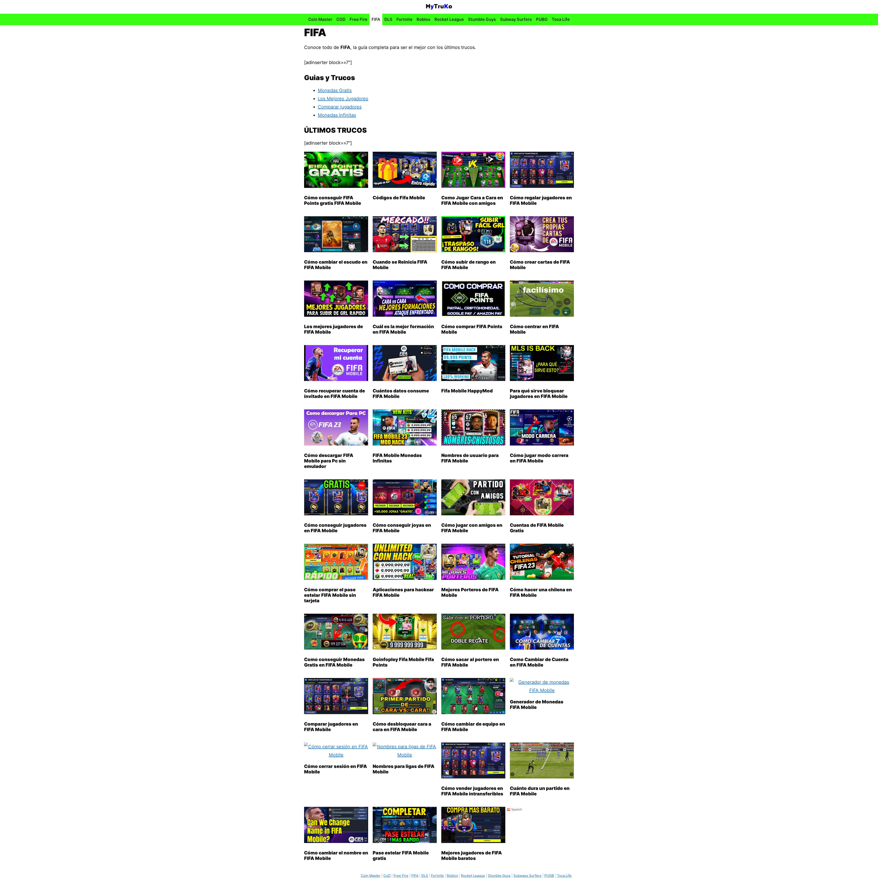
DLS (388, 19)
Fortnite (404, 19)
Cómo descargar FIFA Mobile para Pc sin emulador (328, 461)
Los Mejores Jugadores (343, 98)
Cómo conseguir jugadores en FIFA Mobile (335, 527)
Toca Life (561, 19)
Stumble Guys (482, 19)
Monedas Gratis (335, 90)
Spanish (516, 809)
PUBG (542, 19)
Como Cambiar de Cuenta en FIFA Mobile (539, 662)
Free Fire (358, 19)
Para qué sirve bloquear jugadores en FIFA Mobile (538, 393)
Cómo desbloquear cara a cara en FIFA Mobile (402, 726)
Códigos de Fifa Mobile (399, 197)
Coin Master (320, 19)
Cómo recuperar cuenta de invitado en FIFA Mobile (334, 393)
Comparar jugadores (339, 107)
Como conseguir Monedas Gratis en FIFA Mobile (334, 662)
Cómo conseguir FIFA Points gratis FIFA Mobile (332, 200)
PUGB (549, 875)
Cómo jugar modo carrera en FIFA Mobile (539, 458)
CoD (387, 875)
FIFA (376, 19)
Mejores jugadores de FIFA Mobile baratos (471, 855)
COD (340, 19)
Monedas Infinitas (337, 115)
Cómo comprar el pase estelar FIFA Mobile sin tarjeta (330, 595)
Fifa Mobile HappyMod (467, 391)
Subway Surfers (516, 19)
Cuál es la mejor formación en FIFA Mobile (403, 329)
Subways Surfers (527, 875)
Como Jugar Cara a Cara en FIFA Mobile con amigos (472, 200)
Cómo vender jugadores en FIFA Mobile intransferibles (472, 791)
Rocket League (449, 19)
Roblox (423, 19)
